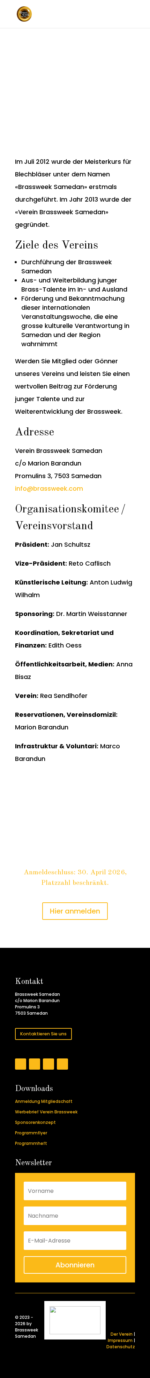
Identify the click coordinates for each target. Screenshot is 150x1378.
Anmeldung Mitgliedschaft (44, 1101)
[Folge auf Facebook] (20, 1064)
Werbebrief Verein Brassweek (46, 1112)
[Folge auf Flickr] (48, 1064)
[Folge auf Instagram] (34, 1064)
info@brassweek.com (49, 488)
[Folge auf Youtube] (62, 1064)
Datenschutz (120, 1347)
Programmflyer (31, 1133)
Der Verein (122, 1334)
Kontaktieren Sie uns (43, 1034)
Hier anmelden (75, 911)
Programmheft (31, 1143)
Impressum (120, 1340)
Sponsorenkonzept (35, 1122)
